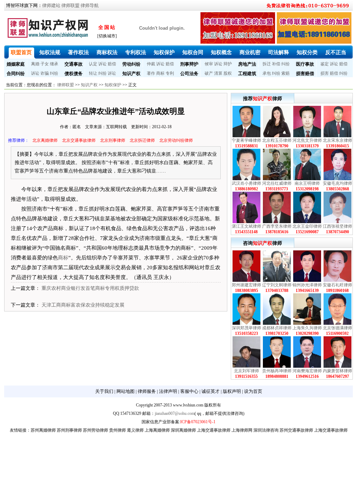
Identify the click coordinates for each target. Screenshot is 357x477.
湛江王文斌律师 (246, 226)
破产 (209, 73)
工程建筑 (247, 73)
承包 (267, 73)
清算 (218, 73)
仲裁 (151, 63)
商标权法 (107, 52)
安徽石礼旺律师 (337, 284)
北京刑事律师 (112, 140)
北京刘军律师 (246, 370)
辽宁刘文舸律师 (276, 284)
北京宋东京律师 (337, 140)
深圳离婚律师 (183, 430)
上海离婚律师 (157, 430)
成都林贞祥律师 (276, 327)
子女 (44, 63)
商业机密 (250, 52)
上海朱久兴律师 (307, 327)
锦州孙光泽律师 (307, 284)
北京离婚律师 (45, 140)
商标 (160, 73)
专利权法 (135, 52)
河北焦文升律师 (307, 140)
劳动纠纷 (131, 64)
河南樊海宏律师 (307, 370)
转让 (93, 73)
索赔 (285, 73)
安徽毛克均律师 (337, 183)
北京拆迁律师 (142, 140)
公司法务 (189, 73)
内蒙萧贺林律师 (337, 370)
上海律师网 (241, 430)
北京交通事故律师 (79, 140)
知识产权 (131, 73)
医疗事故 (305, 64)
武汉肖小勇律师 (246, 183)
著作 (151, 73)
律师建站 (51, 5)
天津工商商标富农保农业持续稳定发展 (82, 305)
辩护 (227, 63)
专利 (170, 73)
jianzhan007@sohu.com (175, 413)
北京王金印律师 (307, 226)
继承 (54, 63)
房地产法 (247, 64)
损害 (324, 73)
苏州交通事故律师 (296, 430)
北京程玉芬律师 (276, 140)
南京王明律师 (307, 183)
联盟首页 (21, 52)
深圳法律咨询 (266, 430)
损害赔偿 (305, 73)
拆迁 (267, 63)
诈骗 (44, 73)
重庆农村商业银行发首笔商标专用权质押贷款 (90, 288)
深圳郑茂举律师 (246, 327)
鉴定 (324, 63)
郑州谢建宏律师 (246, 284)
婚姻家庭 (16, 64)
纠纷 (285, 63)
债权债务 (73, 73)
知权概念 (221, 52)
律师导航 (90, 5)
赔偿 (112, 63)
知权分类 (307, 52)
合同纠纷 (16, 73)
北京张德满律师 (337, 327)
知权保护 (164, 52)
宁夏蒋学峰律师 (246, 140)
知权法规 (49, 52)
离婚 (35, 63)
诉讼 (102, 63)
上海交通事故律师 (213, 430)
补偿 (276, 63)
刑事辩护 (189, 64)
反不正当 (335, 52)
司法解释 (278, 52)
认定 (93, 63)
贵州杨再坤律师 (276, 370)
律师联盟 (70, 5)
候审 (209, 63)
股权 (227, 73)
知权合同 (192, 52)
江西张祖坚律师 (337, 226)
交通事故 (73, 64)
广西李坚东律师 (276, 226)
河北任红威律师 (276, 183)
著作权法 (78, 52)
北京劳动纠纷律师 (176, 140)
